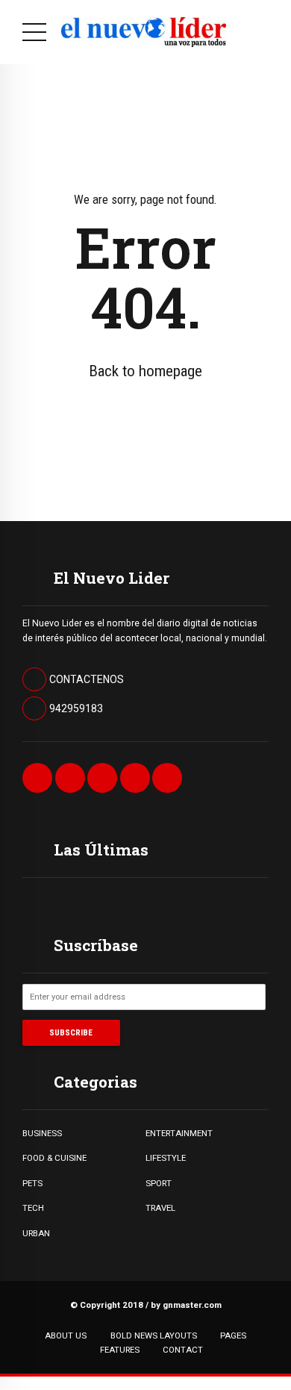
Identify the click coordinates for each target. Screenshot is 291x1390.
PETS (32, 1183)
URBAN (36, 1233)
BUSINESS (42, 1133)
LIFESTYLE (166, 1158)
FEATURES (120, 1349)
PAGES (233, 1335)
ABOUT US (66, 1335)
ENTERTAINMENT (179, 1133)
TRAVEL (160, 1208)
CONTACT (183, 1349)
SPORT (159, 1183)
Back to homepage (145, 371)
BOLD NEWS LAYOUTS (153, 1335)
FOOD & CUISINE (54, 1158)
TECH (33, 1208)
